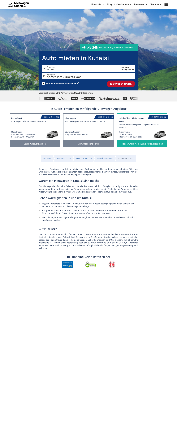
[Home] (18, 4)
